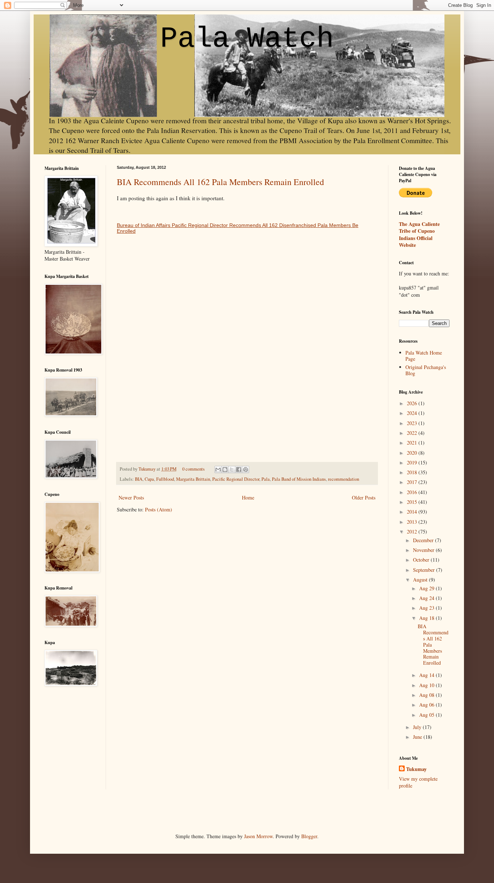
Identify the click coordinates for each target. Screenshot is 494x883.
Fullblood (165, 479)
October (422, 559)
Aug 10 (427, 685)
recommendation (343, 479)
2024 (412, 413)
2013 (412, 521)
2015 (412, 501)
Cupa (149, 479)
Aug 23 (427, 607)
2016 (412, 492)
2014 (412, 511)
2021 (412, 442)
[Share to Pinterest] (245, 469)
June (418, 736)
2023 (412, 423)
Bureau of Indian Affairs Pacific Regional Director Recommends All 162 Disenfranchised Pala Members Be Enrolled (237, 228)
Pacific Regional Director (235, 479)
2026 (412, 403)
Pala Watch (247, 38)
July (418, 727)
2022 (412, 432)
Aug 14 (427, 675)
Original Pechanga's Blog (425, 370)
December (424, 540)
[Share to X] (231, 469)
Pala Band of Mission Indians (299, 479)
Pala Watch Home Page (423, 355)
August (421, 579)
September (424, 569)
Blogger (309, 836)
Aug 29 (427, 588)
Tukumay (148, 469)
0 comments (193, 469)
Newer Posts (131, 497)
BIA (138, 479)
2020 (412, 452)
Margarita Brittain (193, 479)
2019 (412, 462)
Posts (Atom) (158, 509)
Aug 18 (427, 617)
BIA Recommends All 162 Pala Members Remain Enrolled (220, 182)
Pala (265, 479)
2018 (412, 472)
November (424, 549)
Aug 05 (427, 714)
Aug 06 (427, 704)
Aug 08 (427, 694)
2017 (412, 482)
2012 (412, 531)
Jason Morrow (258, 836)
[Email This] (218, 469)
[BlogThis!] (225, 469)
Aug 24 (427, 598)
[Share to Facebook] (238, 469)
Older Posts (363, 497)
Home (248, 497)
